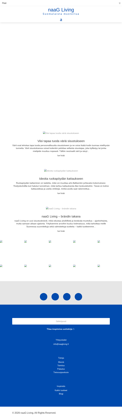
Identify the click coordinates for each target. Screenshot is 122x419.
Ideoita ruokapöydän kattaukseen (61, 178)
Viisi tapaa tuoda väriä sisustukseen (61, 141)
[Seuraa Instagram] (43, 296)
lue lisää (61, 155)
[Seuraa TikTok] (55, 296)
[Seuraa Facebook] (78, 296)
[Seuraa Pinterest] (67, 296)
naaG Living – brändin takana (61, 216)
